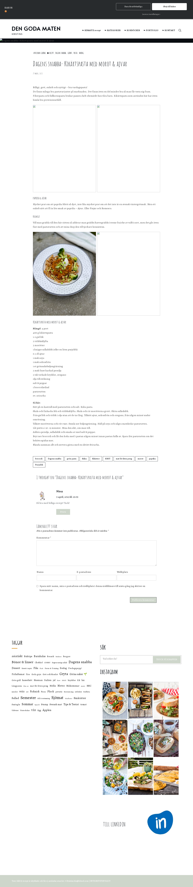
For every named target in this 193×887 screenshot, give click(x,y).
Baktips (28, 656)
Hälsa (84, 458)
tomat (83, 704)
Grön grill (16, 680)
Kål (78, 680)
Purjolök (39, 464)
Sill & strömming (43, 698)
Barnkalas (40, 656)
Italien (48, 680)
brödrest (59, 657)
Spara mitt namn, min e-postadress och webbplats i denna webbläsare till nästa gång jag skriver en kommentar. (92, 588)
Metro (61, 685)
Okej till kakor (169, 6)
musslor (15, 692)
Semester (28, 697)
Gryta (63, 673)
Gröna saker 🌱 (78, 674)
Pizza (43, 691)
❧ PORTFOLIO (151, 30)
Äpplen (47, 710)
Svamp (44, 704)
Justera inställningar (151, 14)
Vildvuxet (15, 710)
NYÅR (21, 691)
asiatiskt (17, 656)
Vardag (81, 53)
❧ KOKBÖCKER (132, 30)
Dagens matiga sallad (59, 662)
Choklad (39, 662)
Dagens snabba (60, 53)
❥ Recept (50, 53)
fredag (63, 668)
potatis (59, 691)
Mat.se (26, 686)
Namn (40, 572)
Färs (28, 674)
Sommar (27, 704)
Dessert (16, 668)
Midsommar (73, 685)
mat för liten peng (124, 458)
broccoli (38, 458)
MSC (89, 685)
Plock (50, 691)
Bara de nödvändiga (133, 6)
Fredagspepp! (75, 668)
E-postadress (84, 572)
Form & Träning (51, 668)
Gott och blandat (50, 674)
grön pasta (71, 458)
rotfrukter (78, 692)
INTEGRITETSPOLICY (100, 881)
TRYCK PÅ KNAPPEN (166, 659)
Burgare (67, 656)
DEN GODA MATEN (36, 28)
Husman (38, 680)
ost (27, 692)
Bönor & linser (22, 662)
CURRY (47, 662)
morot (140, 458)
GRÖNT (70, 53)
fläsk (41, 668)
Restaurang (68, 692)
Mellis (53, 685)
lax (83, 680)
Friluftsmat (18, 674)
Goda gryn (36, 674)
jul (54, 680)
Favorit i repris (27, 668)
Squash (37, 705)
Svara (63, 511)
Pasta (75, 53)
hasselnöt (27, 680)
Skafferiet (68, 698)
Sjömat (57, 697)
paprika (152, 458)
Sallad (15, 698)
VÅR (33, 710)
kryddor (72, 680)
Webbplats (122, 572)
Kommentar (43, 537)
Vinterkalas (25, 710)
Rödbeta (86, 692)
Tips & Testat (71, 704)
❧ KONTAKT (168, 30)
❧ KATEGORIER (113, 30)
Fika (35, 668)
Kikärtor (96, 458)
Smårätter (80, 698)
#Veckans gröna (39, 53)
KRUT (107, 458)
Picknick (35, 691)
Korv (58, 680)
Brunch (50, 656)
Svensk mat (56, 704)
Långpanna (17, 685)
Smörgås (16, 704)
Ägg (39, 710)
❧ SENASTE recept (91, 30)
